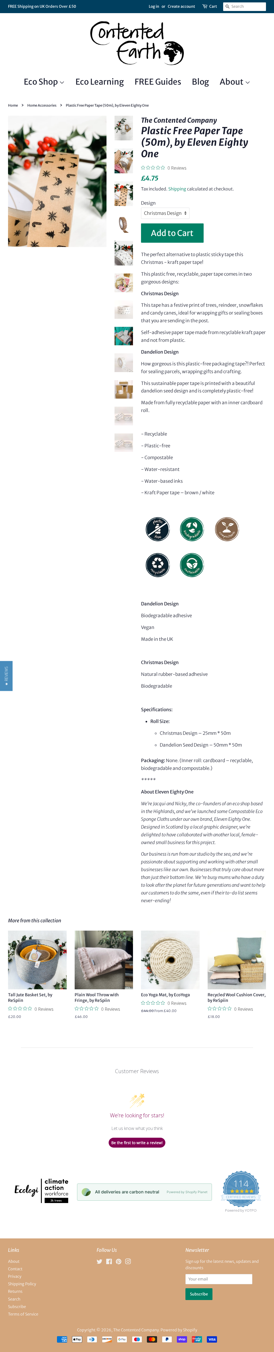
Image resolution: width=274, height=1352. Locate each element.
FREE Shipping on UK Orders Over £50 (42, 6)
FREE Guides (158, 82)
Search (14, 1299)
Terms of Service (23, 1314)
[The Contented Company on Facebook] (109, 1262)
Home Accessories (41, 105)
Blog (200, 82)
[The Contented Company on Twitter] (99, 1262)
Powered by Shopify (179, 1330)
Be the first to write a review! (137, 1142)
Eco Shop (41, 82)
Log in (154, 6)
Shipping (177, 189)
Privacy (14, 1276)
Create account (181, 6)
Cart (213, 6)
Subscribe (17, 1306)
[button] (6, 676)
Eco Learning (99, 82)
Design (148, 203)
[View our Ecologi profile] (41, 1201)
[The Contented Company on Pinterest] (118, 1262)
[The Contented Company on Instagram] (128, 1262)
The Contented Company (136, 1330)
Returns (15, 1291)
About (232, 82)
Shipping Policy (22, 1284)
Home (13, 105)
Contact (15, 1269)
